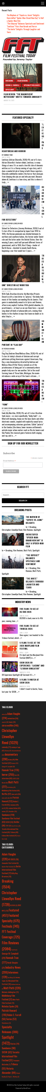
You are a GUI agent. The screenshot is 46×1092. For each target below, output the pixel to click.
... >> (7, 182)
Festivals (10, 926)
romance (14, 805)
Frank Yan (14, 950)
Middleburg (11, 787)
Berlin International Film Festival (11, 870)
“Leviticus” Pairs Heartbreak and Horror (22, 26)
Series (11, 1019)
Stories (14, 1043)
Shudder (13, 811)
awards (5, 722)
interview (7, 778)
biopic (12, 722)
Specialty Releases (32, 85)
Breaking (9, 80)
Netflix (6, 793)
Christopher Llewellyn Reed (10, 736)
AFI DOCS (13, 859)
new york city (7, 798)
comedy (6, 747)
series (5, 811)
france (15, 763)
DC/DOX (13, 905)
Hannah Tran (10, 770)
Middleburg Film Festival (11, 790)
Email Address (9, 461)
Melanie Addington (10, 992)
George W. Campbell (8, 767)
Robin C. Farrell (12, 85)
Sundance (8, 814)
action (4, 714)
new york (16, 794)
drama (11, 759)
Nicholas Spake (10, 1006)
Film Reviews (22, 80)
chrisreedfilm (10, 725)
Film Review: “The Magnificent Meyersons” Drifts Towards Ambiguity (23, 95)
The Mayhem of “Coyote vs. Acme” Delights (23, 15)
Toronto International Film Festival (10, 1056)
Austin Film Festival (8, 866)
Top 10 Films (16, 826)
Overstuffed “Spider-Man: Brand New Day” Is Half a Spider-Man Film (25, 19)
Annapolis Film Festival (10, 863)
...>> (17, 621)
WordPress (26, 1088)
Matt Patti (12, 988)
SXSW (9, 822)
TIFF (8, 825)
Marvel (5, 783)
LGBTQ (16, 779)
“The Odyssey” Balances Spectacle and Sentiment (25, 23)
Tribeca (14, 832)
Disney (8, 751)
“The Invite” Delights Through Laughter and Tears (23, 31)
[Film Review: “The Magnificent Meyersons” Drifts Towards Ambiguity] (23, 77)
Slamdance (6, 1023)
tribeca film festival (9, 835)
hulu (16, 775)
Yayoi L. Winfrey (13, 1077)
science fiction (14, 808)
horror (8, 774)
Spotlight (10, 89)
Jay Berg (11, 977)
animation (12, 718)
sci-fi (5, 808)
